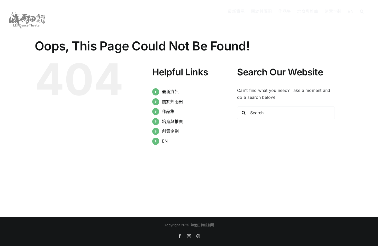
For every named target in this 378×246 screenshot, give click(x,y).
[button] (362, 11)
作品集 (168, 111)
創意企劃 (170, 131)
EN (165, 141)
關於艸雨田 (172, 101)
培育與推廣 (172, 121)
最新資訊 (170, 91)
